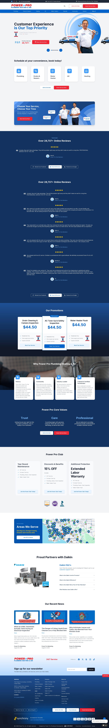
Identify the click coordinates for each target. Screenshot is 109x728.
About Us (64, 679)
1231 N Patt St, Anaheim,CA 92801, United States (22, 691)
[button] (94, 11)
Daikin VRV (47, 688)
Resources (64, 696)
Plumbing (37, 681)
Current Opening (66, 693)
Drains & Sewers (39, 684)
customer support (65, 569)
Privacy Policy (78, 726)
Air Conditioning (38, 693)
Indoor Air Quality (39, 700)
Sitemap (93, 726)
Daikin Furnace (48, 684)
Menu (93, 11)
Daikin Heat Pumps (49, 686)
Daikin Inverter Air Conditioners (52, 695)
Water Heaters (38, 686)
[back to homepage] (21, 6)
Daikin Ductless (48, 691)
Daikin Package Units (50, 681)
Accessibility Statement (86, 726)
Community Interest (64, 684)
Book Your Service (30, 345)
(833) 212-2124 (75, 6)
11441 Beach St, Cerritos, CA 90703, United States (23, 682)
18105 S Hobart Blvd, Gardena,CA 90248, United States (21, 687)
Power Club (64, 681)
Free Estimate (72, 710)
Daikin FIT (47, 693)
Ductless (37, 702)
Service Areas (65, 699)
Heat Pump (37, 688)
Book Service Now (90, 6)
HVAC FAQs (64, 703)
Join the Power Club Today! (27, 491)
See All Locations (28, 537)
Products (47, 679)
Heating (37, 698)
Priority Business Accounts (66, 688)
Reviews (63, 691)
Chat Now (105, 675)
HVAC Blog (64, 701)
